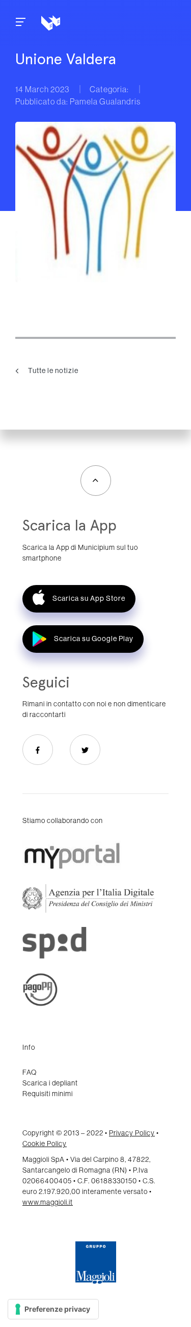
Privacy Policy (132, 1132)
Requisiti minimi (47, 1093)
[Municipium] (85, 23)
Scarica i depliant (50, 1082)
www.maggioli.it (47, 1202)
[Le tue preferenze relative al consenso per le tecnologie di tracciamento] (53, 1309)
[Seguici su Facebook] (37, 749)
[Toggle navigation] (21, 23)
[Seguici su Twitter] (85, 749)
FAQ (29, 1072)
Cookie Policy (44, 1143)
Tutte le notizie (52, 370)
